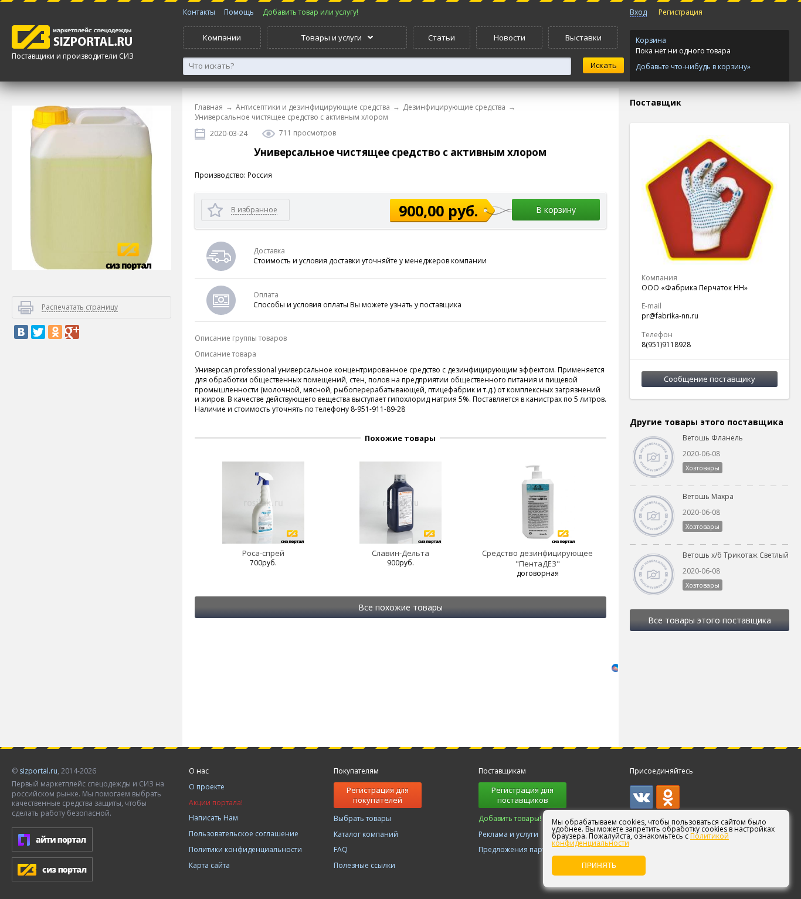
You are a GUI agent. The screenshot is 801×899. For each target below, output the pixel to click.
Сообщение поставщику (709, 379)
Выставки (583, 37)
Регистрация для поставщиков (522, 795)
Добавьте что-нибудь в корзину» (693, 67)
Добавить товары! (509, 818)
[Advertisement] (91, 548)
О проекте (207, 787)
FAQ (341, 849)
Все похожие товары (400, 607)
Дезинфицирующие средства (454, 107)
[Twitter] (38, 332)
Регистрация (680, 12)
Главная (209, 107)
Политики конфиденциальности (245, 849)
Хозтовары (702, 467)
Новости (509, 37)
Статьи (441, 37)
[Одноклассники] (55, 332)
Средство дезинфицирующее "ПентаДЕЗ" (537, 558)
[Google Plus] (72, 332)
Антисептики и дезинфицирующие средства (313, 107)
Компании (222, 37)
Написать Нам (213, 818)
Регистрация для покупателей (378, 795)
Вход (638, 12)
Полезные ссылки (364, 865)
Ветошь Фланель (713, 438)
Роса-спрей (263, 553)
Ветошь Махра (708, 496)
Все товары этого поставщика (709, 620)
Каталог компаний (366, 834)
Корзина (651, 40)
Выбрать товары (362, 818)
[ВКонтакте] (21, 332)
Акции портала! (216, 803)
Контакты (199, 12)
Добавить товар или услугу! (310, 12)
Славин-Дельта (400, 553)
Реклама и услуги (508, 834)
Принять (599, 865)
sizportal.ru (38, 771)
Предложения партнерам (523, 849)
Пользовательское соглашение (243, 834)
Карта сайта (209, 865)
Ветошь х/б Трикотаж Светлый (736, 555)
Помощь (239, 12)
